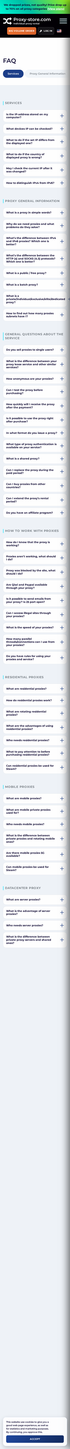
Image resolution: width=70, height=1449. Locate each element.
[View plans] (56, 8)
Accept (35, 1439)
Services (13, 73)
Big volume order (22, 30)
